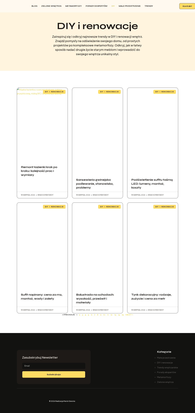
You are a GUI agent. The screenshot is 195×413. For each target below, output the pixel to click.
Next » (129, 315)
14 (119, 315)
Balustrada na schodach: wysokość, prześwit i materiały (95, 298)
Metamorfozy (73, 6)
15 (123, 315)
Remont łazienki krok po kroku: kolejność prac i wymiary (39, 171)
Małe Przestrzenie (130, 6)
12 (111, 315)
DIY (113, 6)
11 (108, 315)
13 (115, 315)
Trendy (149, 6)
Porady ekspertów (96, 6)
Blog (34, 6)
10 (104, 315)
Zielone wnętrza (51, 6)
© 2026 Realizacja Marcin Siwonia (62, 401)
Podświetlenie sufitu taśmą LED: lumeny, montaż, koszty (152, 183)
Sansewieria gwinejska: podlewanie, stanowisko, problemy (94, 183)
